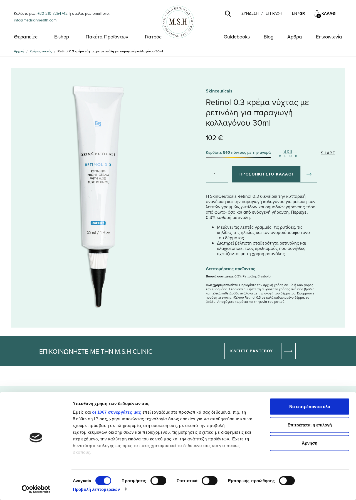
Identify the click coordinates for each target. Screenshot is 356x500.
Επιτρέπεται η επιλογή (310, 424)
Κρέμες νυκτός (41, 51)
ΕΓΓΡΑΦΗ (274, 13)
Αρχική (19, 51)
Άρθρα (294, 37)
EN (294, 13)
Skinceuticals (219, 91)
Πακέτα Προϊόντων (107, 37)
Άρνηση (309, 443)
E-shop (61, 37)
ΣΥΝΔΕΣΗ (250, 13)
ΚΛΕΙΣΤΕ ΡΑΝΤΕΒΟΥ (251, 351)
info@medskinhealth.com (35, 20)
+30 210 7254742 (53, 13)
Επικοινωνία (329, 37)
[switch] (158, 480)
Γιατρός (153, 37)
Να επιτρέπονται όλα (309, 406)
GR (302, 13)
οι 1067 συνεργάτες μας (116, 412)
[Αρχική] (178, 22)
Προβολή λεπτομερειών (96, 489)
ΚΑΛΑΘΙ (329, 13)
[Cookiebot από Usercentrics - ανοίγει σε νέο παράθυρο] (36, 489)
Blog (268, 37)
